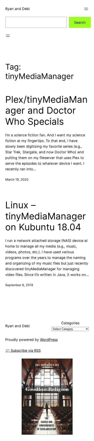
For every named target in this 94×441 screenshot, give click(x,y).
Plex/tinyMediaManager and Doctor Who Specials (46, 110)
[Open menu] (86, 9)
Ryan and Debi (17, 9)
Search (80, 22)
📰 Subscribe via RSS (23, 350)
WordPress (49, 339)
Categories (70, 323)
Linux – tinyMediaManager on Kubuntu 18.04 (45, 216)
